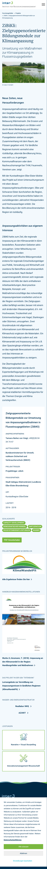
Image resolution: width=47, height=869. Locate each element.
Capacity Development (13, 523)
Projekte (18, 13)
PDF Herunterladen (12, 540)
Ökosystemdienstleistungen (16, 530)
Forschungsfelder (7, 13)
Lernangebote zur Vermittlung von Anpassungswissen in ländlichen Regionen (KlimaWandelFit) (21, 685)
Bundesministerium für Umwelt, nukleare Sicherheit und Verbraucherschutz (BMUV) (20, 456)
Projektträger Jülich (14, 471)
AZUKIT (22, 713)
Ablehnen (23, 853)
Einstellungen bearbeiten (22, 861)
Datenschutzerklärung (12, 840)
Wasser (36, 530)
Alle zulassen (23, 847)
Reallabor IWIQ (22, 706)
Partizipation (35, 526)
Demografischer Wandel (14, 526)
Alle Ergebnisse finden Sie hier (16, 579)
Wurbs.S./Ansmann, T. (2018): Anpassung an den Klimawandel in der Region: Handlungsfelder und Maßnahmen (22, 661)
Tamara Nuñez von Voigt (17, 438)
